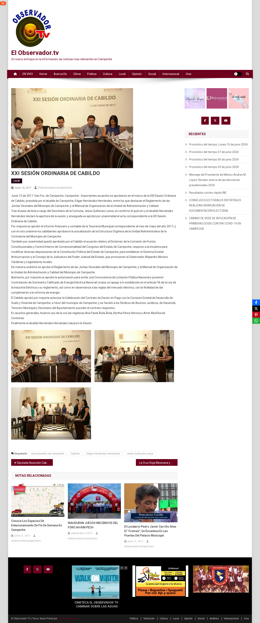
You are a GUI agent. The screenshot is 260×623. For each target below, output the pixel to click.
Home (43, 74)
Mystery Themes (67, 618)
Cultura (107, 74)
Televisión (149, 618)
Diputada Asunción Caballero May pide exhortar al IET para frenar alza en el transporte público (35, 462)
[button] (126, 568)
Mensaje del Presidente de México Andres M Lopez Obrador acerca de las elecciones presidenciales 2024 (217, 180)
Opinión (137, 74)
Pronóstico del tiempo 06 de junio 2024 (214, 159)
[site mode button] (238, 74)
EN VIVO (28, 74)
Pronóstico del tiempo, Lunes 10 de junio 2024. (218, 144)
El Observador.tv (35, 53)
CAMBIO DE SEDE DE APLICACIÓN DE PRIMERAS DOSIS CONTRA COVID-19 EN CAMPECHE (215, 223)
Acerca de (60, 74)
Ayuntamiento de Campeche (47, 453)
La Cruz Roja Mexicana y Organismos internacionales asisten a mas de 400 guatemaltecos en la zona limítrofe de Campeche (158, 462)
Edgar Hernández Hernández (103, 453)
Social (152, 74)
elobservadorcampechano (55, 187)
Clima (77, 74)
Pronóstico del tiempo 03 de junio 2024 (214, 167)
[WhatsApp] (256, 321)
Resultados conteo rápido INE (207, 192)
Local (122, 74)
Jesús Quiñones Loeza (140, 453)
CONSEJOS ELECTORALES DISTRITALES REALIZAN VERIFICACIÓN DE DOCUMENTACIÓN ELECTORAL (215, 205)
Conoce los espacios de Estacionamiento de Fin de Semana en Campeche (36, 525)
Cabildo (75, 453)
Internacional (170, 74)
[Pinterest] (256, 315)
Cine (188, 74)
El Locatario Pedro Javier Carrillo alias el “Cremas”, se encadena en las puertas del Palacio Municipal (150, 531)
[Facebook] (256, 302)
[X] (256, 309)
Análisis (214, 618)
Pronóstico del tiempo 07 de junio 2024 (214, 152)
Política (91, 74)
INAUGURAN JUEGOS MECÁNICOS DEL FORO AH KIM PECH (93, 525)
